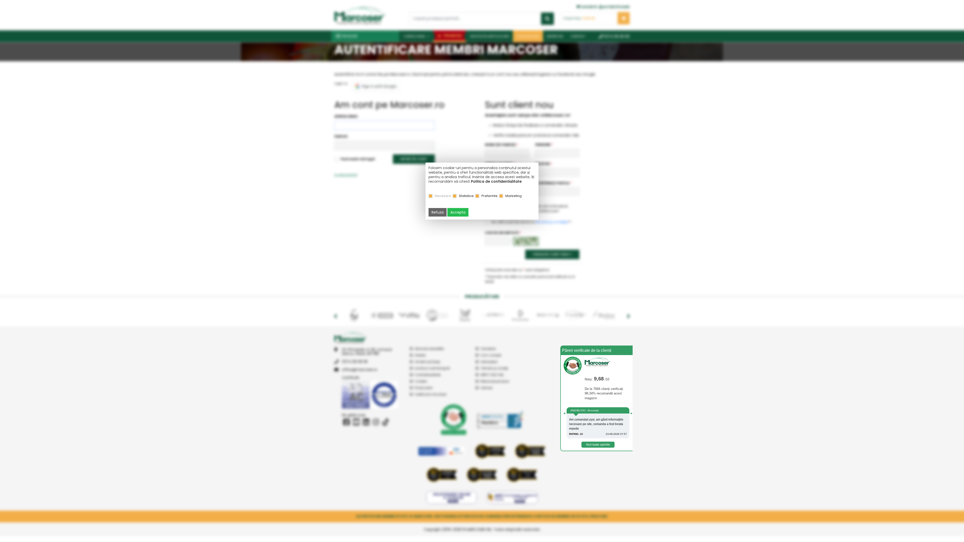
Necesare (443, 195)
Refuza (438, 212)
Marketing (513, 195)
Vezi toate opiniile (598, 444)
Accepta (457, 212)
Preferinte (489, 195)
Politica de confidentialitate (496, 181)
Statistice (466, 195)
